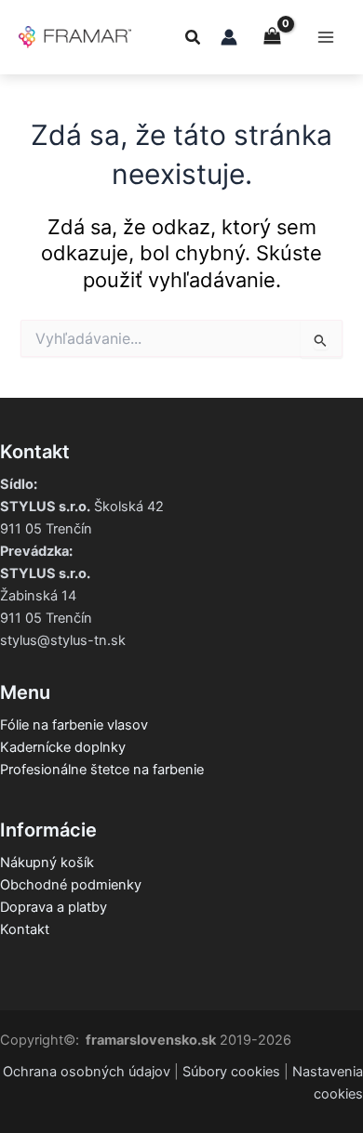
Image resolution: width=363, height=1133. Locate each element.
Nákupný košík (47, 862)
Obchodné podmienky (70, 884)
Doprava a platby (53, 907)
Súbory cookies (231, 1071)
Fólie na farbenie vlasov (74, 725)
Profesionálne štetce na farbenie (102, 769)
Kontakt (24, 929)
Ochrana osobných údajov (86, 1071)
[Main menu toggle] (325, 37)
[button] (193, 39)
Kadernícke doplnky (63, 747)
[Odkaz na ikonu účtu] (229, 37)
